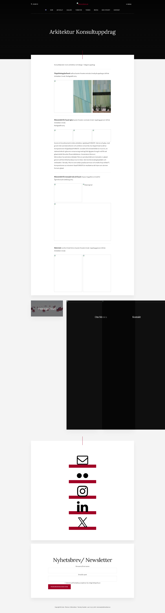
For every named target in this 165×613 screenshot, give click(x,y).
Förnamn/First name (82, 566)
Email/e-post (82, 574)
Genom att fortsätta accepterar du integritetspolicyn (83, 583)
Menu (129, 4)
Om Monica (101, 317)
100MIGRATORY (47, 308)
